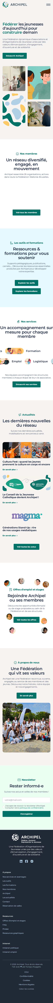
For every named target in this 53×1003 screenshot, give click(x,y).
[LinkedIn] (21, 861)
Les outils (7, 881)
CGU (26, 972)
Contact (6, 902)
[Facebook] (26, 861)
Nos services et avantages (14, 877)
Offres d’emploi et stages (14, 921)
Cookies (26, 980)
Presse (6, 929)
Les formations (9, 885)
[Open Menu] (48, 5)
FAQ (5, 925)
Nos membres (9, 889)
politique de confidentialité (31, 808)
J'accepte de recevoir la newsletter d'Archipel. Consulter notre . (25, 807)
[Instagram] (31, 861)
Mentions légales (26, 984)
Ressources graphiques (13, 933)
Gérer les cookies (26, 989)
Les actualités (9, 897)
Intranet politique (11, 948)
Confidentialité (26, 976)
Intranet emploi (10, 952)
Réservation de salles (12, 906)
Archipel (6, 893)
